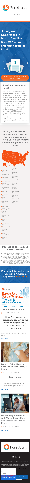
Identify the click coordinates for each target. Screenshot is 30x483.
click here (21, 277)
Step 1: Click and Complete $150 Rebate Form (15, 77)
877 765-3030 (15, 14)
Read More (4, 338)
